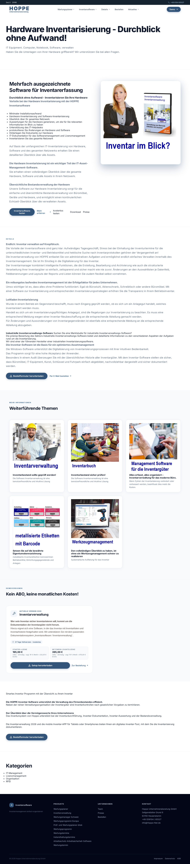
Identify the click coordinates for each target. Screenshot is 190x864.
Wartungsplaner (65, 9)
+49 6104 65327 (177, 2)
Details (104, 9)
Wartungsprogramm (63, 829)
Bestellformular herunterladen (28, 376)
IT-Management (14, 773)
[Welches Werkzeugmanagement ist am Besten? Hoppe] (95, 524)
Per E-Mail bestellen (59, 376)
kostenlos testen (58, 212)
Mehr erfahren (41, 212)
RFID (8, 781)
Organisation (12, 778)
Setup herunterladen (42, 665)
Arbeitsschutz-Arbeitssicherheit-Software (72, 841)
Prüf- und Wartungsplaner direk (68, 825)
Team (100, 809)
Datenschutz (170, 858)
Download (75, 212)
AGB (179, 858)
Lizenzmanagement (16, 775)
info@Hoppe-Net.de (151, 823)
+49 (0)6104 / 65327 (151, 819)
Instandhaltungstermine (64, 837)
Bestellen (119, 9)
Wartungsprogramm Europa (66, 821)
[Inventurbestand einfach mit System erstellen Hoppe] (95, 448)
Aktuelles (132, 9)
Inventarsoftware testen (22, 212)
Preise (86, 212)
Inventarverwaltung (62, 813)
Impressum (158, 858)
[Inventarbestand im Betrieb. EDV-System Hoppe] (37, 448)
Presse (101, 813)
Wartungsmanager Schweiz (66, 817)
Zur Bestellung (79, 665)
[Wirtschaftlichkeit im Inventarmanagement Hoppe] (153, 448)
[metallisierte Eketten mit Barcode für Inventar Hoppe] (37, 524)
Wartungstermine (61, 833)
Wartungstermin (61, 845)
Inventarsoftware (87, 9)
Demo (172, 9)
